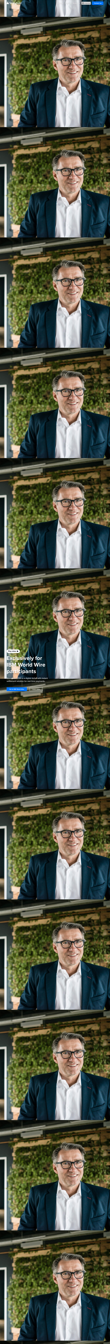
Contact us (97, 3)
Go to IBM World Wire (16, 689)
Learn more (36, 689)
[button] (60, 3)
